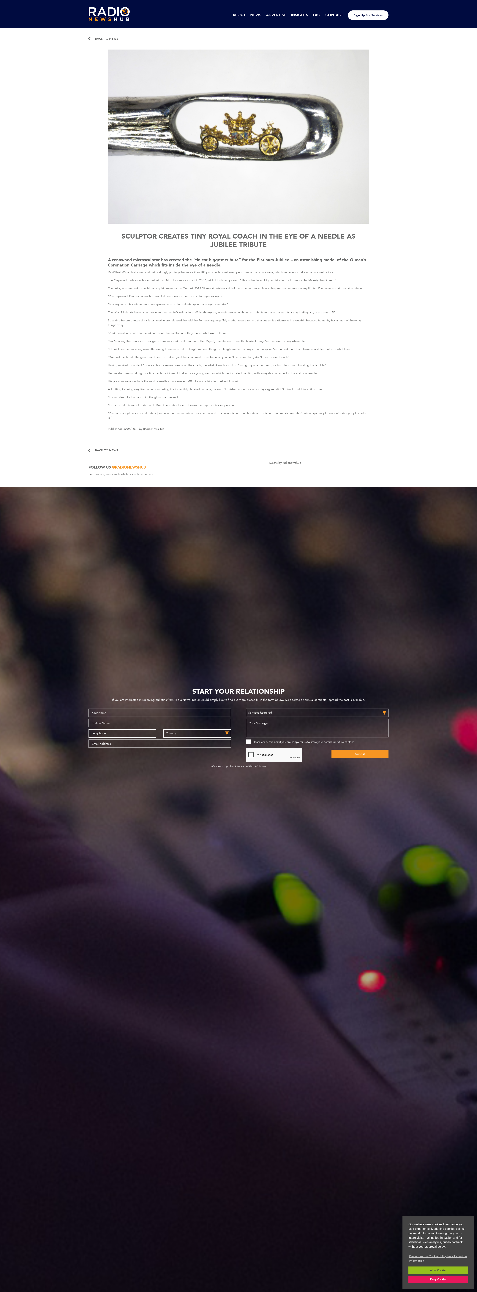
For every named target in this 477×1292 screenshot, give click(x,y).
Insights (299, 15)
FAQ (316, 15)
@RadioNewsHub (129, 467)
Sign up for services (368, 15)
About (239, 15)
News (255, 15)
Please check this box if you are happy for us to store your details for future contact (303, 742)
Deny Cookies (438, 1279)
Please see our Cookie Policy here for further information (438, 1258)
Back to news (106, 38)
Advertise (276, 15)
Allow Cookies (438, 1270)
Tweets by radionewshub (284, 463)
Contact (334, 15)
